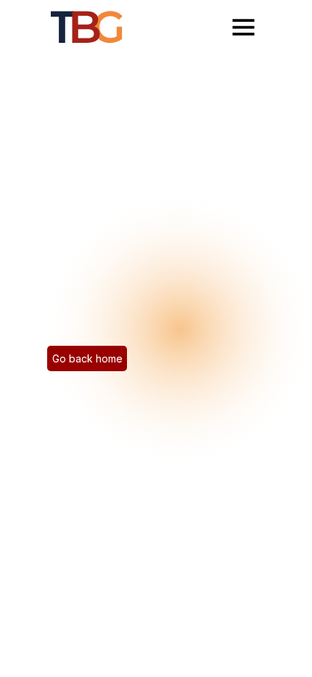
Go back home (87, 358)
